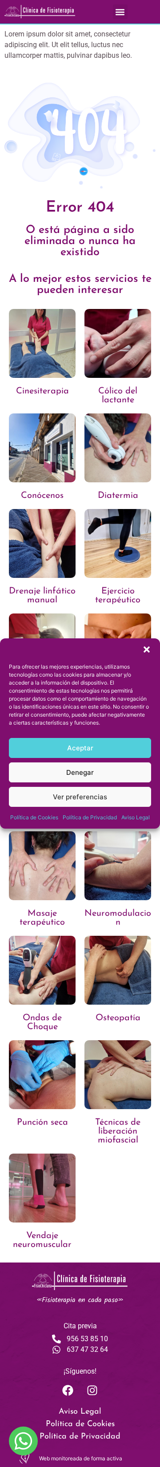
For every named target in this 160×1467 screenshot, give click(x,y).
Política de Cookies (34, 817)
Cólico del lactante (117, 396)
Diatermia (118, 495)
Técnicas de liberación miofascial (117, 1131)
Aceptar (80, 748)
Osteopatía (118, 1018)
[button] (146, 649)
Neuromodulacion (117, 918)
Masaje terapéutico (42, 918)
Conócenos (42, 495)
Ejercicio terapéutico (117, 596)
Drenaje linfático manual (42, 596)
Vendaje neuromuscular (42, 1240)
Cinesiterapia (42, 391)
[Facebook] (68, 1390)
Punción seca (42, 1122)
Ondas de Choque (42, 1022)
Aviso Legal (135, 817)
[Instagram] (92, 1390)
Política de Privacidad (90, 817)
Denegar (80, 772)
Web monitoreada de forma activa (80, 1458)
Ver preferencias (80, 797)
